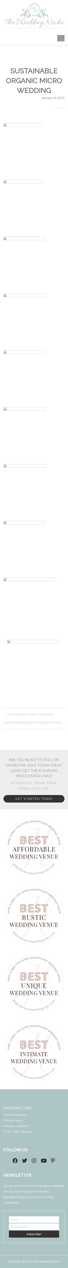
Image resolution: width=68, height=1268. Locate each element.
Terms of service (14, 1115)
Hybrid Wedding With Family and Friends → (34, 722)
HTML (7, 1131)
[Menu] (61, 38)
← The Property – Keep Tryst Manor (28, 714)
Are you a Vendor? (16, 1126)
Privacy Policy (13, 1120)
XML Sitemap (23, 1131)
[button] (15, 1160)
